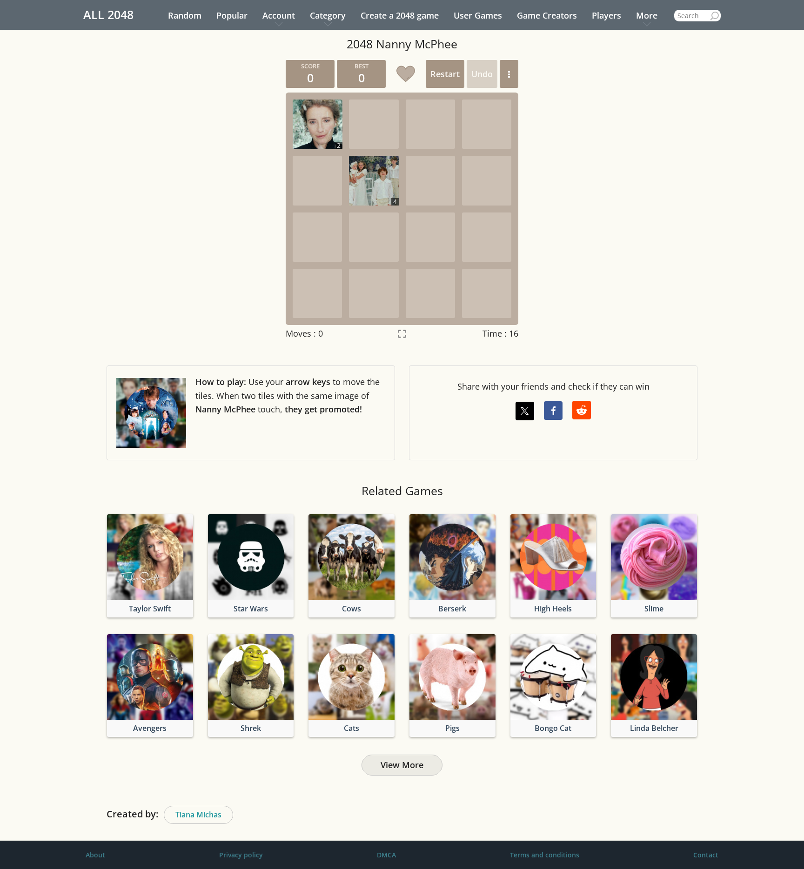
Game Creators (547, 15)
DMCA (386, 854)
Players (606, 15)
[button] (509, 74)
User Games (478, 15)
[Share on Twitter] (525, 411)
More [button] (646, 15)
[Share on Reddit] (581, 410)
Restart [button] (445, 74)
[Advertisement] (190, 199)
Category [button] (328, 15)
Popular (232, 15)
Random (184, 15)
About (95, 854)
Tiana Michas (198, 814)
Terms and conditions (544, 854)
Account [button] (278, 15)
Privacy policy (241, 854)
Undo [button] (482, 74)
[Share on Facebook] (553, 410)
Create (400, 15)
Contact (705, 854)
